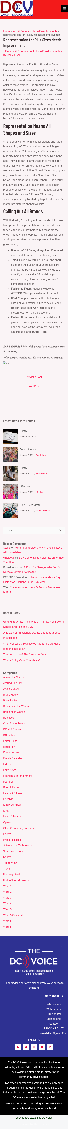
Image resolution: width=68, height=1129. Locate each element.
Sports (7, 857)
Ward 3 (7, 897)
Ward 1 (7, 886)
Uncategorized (11, 874)
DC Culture (9, 735)
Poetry (23, 431)
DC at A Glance (12, 729)
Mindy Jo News (12, 804)
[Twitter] (26, 1047)
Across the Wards (13, 677)
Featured (8, 781)
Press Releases (12, 839)
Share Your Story (13, 851)
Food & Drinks (11, 787)
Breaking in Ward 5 (14, 711)
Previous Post (34, 377)
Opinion (7, 822)
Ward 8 (7, 926)
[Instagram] (34, 1047)
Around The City (12, 683)
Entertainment (28, 449)
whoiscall (8, 557)
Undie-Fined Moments (47, 51)
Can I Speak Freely (14, 723)
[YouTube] (42, 1047)
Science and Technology (17, 845)
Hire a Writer (54, 1014)
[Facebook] (18, 1047)
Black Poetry (41, 473)
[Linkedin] (50, 1047)
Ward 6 (7, 921)
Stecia (7, 547)
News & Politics (42, 510)
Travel (6, 868)
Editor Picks (10, 741)
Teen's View (10, 862)
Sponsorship (54, 1018)
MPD (6, 810)
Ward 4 (7, 903)
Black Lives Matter (30, 505)
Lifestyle (25, 486)
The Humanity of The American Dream (25, 654)
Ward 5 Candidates (14, 915)
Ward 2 (7, 891)
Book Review (10, 700)
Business (8, 717)
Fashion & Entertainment (19, 51)
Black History (11, 694)
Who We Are (54, 1004)
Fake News (9, 770)
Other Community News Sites (20, 828)
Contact (53, 1023)
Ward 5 (7, 909)
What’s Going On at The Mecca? (21, 660)
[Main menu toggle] (64, 8)
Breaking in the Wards (16, 706)
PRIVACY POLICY (54, 1028)
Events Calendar (12, 758)
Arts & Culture (11, 688)
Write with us (53, 1009)
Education (9, 746)
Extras (7, 764)
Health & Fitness (12, 793)
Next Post (34, 386)
